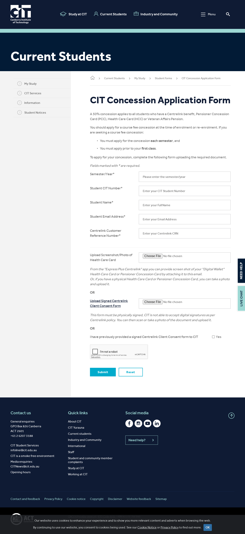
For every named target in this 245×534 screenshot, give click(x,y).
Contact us (21, 412)
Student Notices (35, 112)
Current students (79, 434)
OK (208, 527)
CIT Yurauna (76, 427)
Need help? (136, 440)
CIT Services (32, 93)
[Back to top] (231, 416)
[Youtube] (147, 423)
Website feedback (139, 499)
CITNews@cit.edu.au (25, 466)
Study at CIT (78, 14)
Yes (218, 337)
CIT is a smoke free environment (32, 456)
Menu (212, 14)
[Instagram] (138, 423)
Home (92, 79)
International (76, 446)
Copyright (97, 499)
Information (32, 103)
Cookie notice (76, 499)
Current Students (113, 14)
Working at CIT (78, 474)
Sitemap (161, 499)
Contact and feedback (25, 499)
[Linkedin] (157, 423)
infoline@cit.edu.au (24, 450)
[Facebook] (129, 423)
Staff (71, 452)
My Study (30, 83)
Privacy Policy (170, 527)
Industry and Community (159, 14)
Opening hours (21, 472)
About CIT (75, 421)
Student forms (163, 78)
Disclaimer (115, 499)
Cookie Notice (147, 527)
